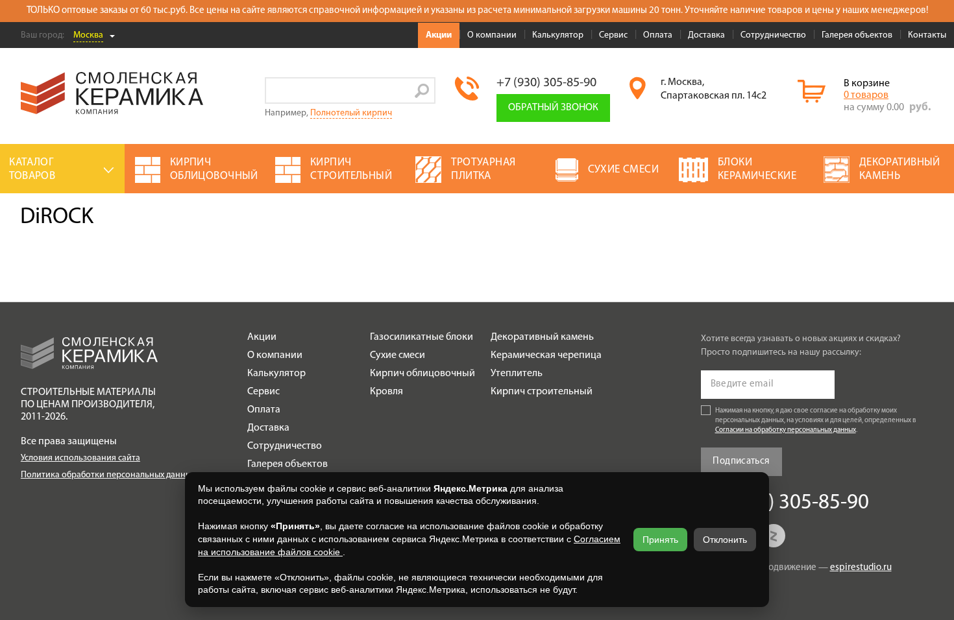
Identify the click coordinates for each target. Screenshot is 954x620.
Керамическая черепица (546, 355)
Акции (439, 35)
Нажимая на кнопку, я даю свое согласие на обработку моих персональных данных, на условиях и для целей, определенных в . (815, 420)
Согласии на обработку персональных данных (785, 430)
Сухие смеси (397, 355)
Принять (660, 539)
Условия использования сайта (80, 458)
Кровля (386, 392)
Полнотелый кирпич (351, 113)
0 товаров (866, 95)
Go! (422, 90)
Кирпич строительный (542, 392)
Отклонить (725, 539)
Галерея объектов (857, 35)
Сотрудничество (773, 35)
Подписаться (741, 461)
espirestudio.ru (861, 568)
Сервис (613, 35)
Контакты (927, 35)
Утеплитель (517, 373)
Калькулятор (557, 35)
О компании (492, 35)
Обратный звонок (553, 107)
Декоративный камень (542, 337)
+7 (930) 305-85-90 (546, 83)
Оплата (657, 35)
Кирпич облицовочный (422, 373)
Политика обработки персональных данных (108, 475)
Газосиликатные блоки (421, 337)
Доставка (706, 35)
